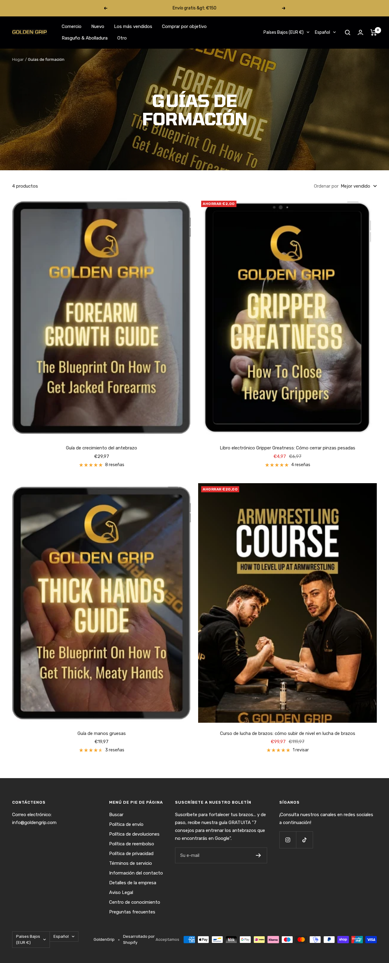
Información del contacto (136, 873)
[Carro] (373, 32)
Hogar (18, 59)
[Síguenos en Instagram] (287, 839)
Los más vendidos (133, 26)
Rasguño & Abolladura (85, 38)
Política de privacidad (131, 853)
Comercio (71, 26)
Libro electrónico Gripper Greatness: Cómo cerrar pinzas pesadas (287, 448)
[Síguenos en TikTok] (304, 839)
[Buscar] (347, 32)
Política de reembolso (131, 844)
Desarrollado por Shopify (139, 939)
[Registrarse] (258, 855)
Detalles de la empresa (132, 882)
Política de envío (126, 824)
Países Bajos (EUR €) (283, 32)
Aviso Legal (121, 892)
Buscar (116, 814)
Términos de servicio (130, 863)
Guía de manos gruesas (101, 733)
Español (322, 32)
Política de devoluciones (134, 834)
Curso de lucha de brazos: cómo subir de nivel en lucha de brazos (287, 733)
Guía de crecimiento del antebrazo (101, 448)
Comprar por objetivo (184, 26)
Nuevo (97, 26)
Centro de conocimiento (134, 902)
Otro (122, 38)
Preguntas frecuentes (132, 912)
